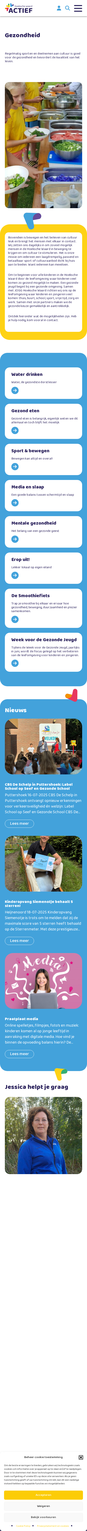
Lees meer (19, 823)
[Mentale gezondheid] (43, 531)
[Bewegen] (43, 459)
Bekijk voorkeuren (43, 1517)
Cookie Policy (23, 1526)
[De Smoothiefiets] (43, 608)
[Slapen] (43, 495)
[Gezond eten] (43, 421)
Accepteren (43, 1495)
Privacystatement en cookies (53, 1526)
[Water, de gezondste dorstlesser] (43, 383)
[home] (18, 8)
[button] (81, 1457)
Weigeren (43, 1506)
